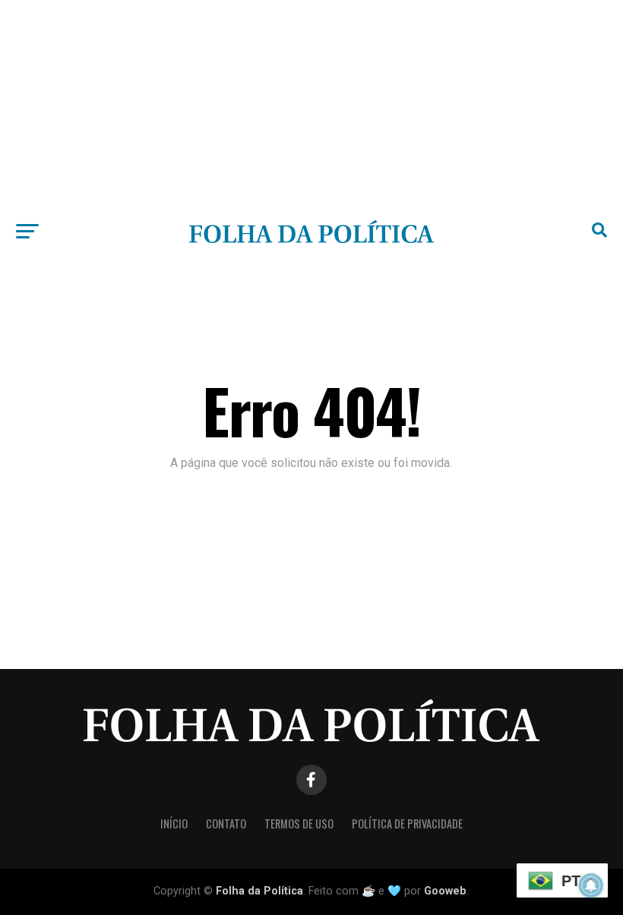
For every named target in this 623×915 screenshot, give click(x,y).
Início (174, 823)
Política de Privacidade (407, 823)
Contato (226, 823)
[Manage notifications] (591, 885)
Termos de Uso (299, 823)
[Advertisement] (311, 106)
